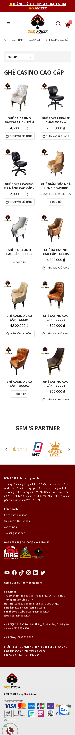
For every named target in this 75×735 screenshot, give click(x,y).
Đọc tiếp (57, 201)
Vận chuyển (10, 527)
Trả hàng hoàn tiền (14, 532)
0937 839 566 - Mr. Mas (26, 654)
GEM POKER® (11, 694)
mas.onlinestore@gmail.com (28, 607)
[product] (19, 98)
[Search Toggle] (58, 24)
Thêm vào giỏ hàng (20, 135)
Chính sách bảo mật (15, 515)
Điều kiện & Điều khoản (17, 521)
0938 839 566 (22, 603)
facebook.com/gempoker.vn (33, 611)
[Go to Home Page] (5, 40)
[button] (6, 449)
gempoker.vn (23, 615)
